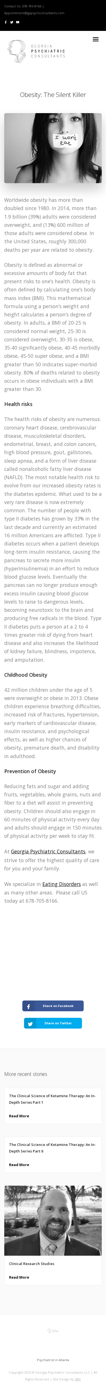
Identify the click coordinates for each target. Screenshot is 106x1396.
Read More (19, 1115)
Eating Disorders (61, 884)
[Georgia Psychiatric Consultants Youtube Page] (17, 22)
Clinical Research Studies (31, 1263)
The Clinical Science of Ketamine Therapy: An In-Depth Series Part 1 (52, 1099)
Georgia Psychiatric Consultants (48, 851)
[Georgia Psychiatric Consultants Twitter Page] (11, 22)
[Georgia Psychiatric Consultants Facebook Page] (5, 22)
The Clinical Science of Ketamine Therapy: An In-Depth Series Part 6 (52, 1148)
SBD (78, 1379)
